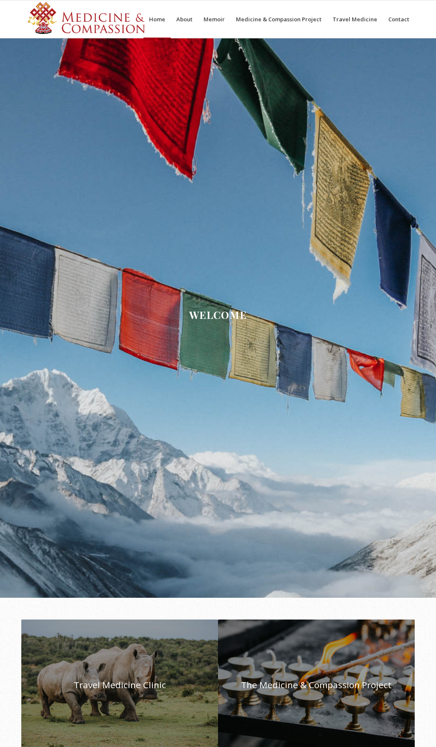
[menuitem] (157, 19)
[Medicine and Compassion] (87, 19)
